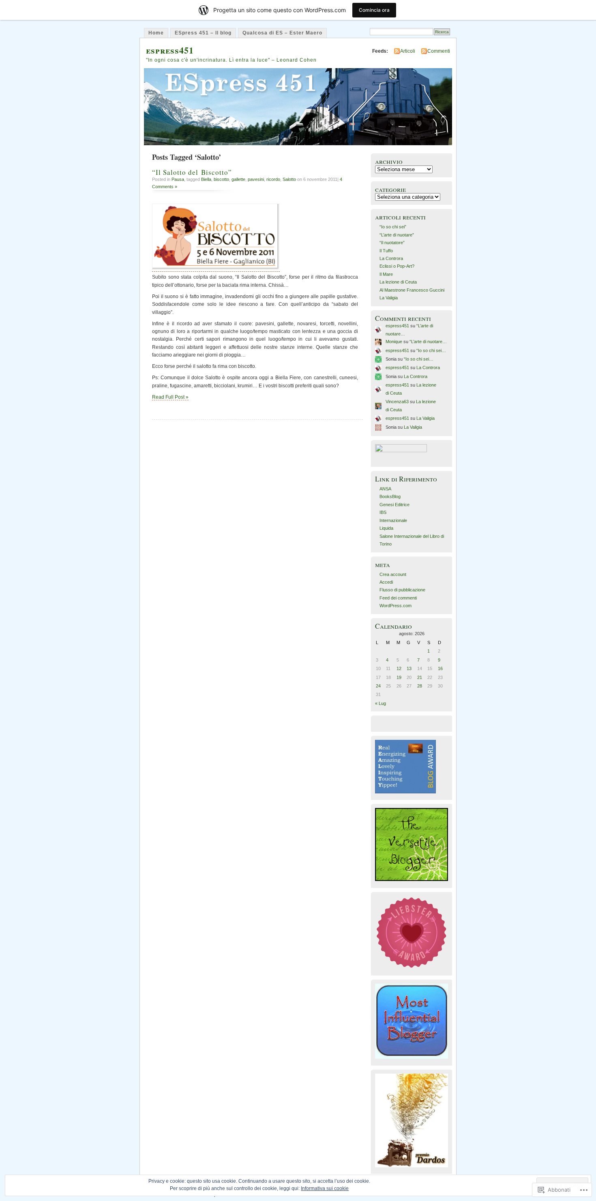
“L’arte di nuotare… (428, 341)
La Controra (391, 258)
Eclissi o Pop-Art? (396, 266)
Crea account (392, 574)
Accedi (386, 582)
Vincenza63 (397, 401)
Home (156, 33)
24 (378, 685)
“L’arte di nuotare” (396, 234)
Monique (394, 341)
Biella (206, 179)
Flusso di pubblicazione (402, 589)
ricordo (273, 179)
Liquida (386, 528)
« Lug (380, 703)
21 (419, 677)
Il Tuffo (386, 250)
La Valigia (388, 297)
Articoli (407, 51)
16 (440, 668)
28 (419, 685)
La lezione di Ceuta (398, 281)
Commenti (438, 51)
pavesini (256, 179)
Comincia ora (374, 10)
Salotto (289, 179)
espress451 (170, 50)
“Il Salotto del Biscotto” (192, 172)
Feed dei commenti (398, 597)
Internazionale (393, 520)
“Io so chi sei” (392, 226)
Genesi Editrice (394, 504)
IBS (382, 512)
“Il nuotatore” (392, 242)
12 (399, 668)
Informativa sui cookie (325, 1188)
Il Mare (386, 274)
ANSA (385, 488)
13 (409, 668)
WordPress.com (395, 605)
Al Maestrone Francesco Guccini (411, 290)
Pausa (178, 179)
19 (399, 677)
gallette (238, 179)
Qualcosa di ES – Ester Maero (282, 33)
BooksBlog (390, 496)
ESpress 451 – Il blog (203, 33)
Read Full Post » (170, 397)
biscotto (221, 179)
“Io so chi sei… (431, 350)
